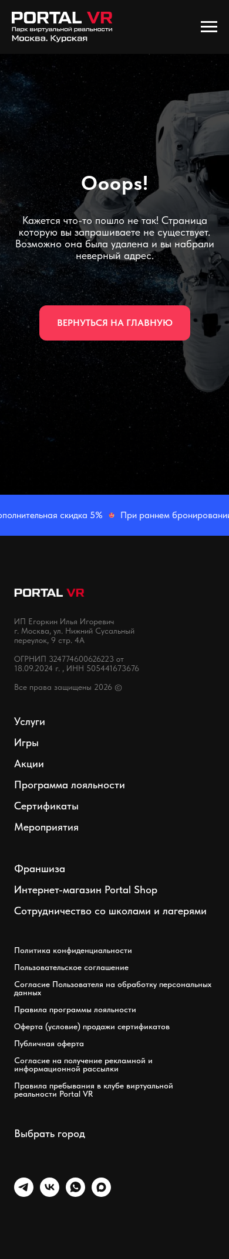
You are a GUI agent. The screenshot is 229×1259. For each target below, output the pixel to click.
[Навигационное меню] (209, 27)
